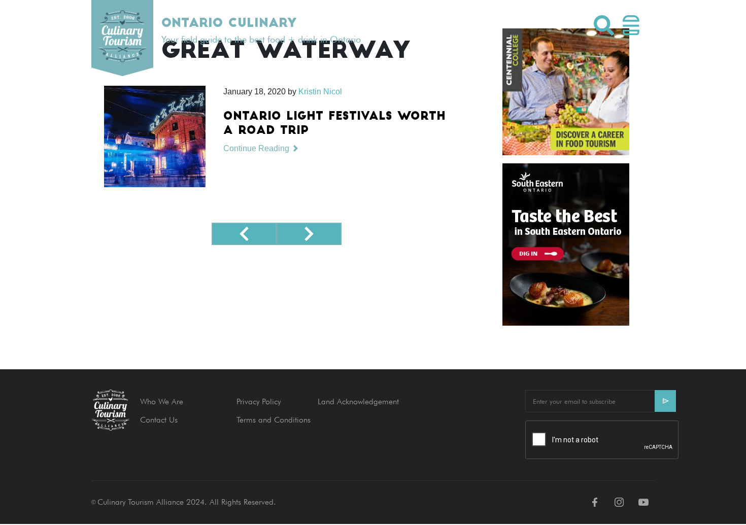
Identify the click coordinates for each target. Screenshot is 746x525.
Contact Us (159, 420)
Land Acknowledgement (358, 401)
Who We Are (161, 401)
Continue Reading (257, 148)
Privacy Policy (258, 401)
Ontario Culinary (228, 24)
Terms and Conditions (273, 420)
